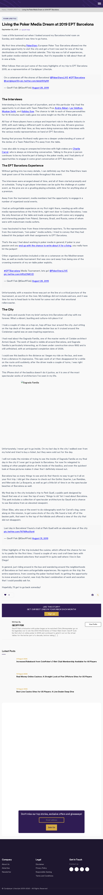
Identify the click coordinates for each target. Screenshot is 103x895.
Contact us (73, 864)
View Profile (93, 624)
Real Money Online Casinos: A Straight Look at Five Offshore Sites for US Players (54, 677)
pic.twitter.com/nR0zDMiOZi (19, 274)
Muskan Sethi (9, 111)
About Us (5, 864)
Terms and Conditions (44, 876)
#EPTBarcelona (77, 77)
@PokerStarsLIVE (59, 77)
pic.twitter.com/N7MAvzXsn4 (19, 531)
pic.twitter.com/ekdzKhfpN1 (34, 81)
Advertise (6, 868)
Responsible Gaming (44, 872)
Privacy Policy (41, 868)
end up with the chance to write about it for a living (45, 245)
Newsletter (6, 872)
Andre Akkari (61, 108)
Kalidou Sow (27, 111)
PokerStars (31, 45)
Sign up (51, 614)
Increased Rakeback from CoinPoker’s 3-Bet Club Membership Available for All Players (56, 662)
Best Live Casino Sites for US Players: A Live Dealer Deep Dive (45, 692)
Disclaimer (40, 864)
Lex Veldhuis (76, 108)
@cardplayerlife (12, 81)
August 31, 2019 (40, 538)
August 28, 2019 (40, 88)
